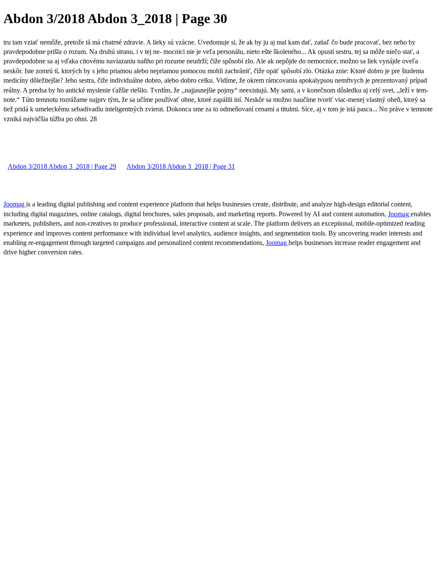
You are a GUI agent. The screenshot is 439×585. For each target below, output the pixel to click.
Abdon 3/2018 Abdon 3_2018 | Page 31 (180, 166)
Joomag (14, 204)
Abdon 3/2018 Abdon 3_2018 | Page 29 (62, 166)
